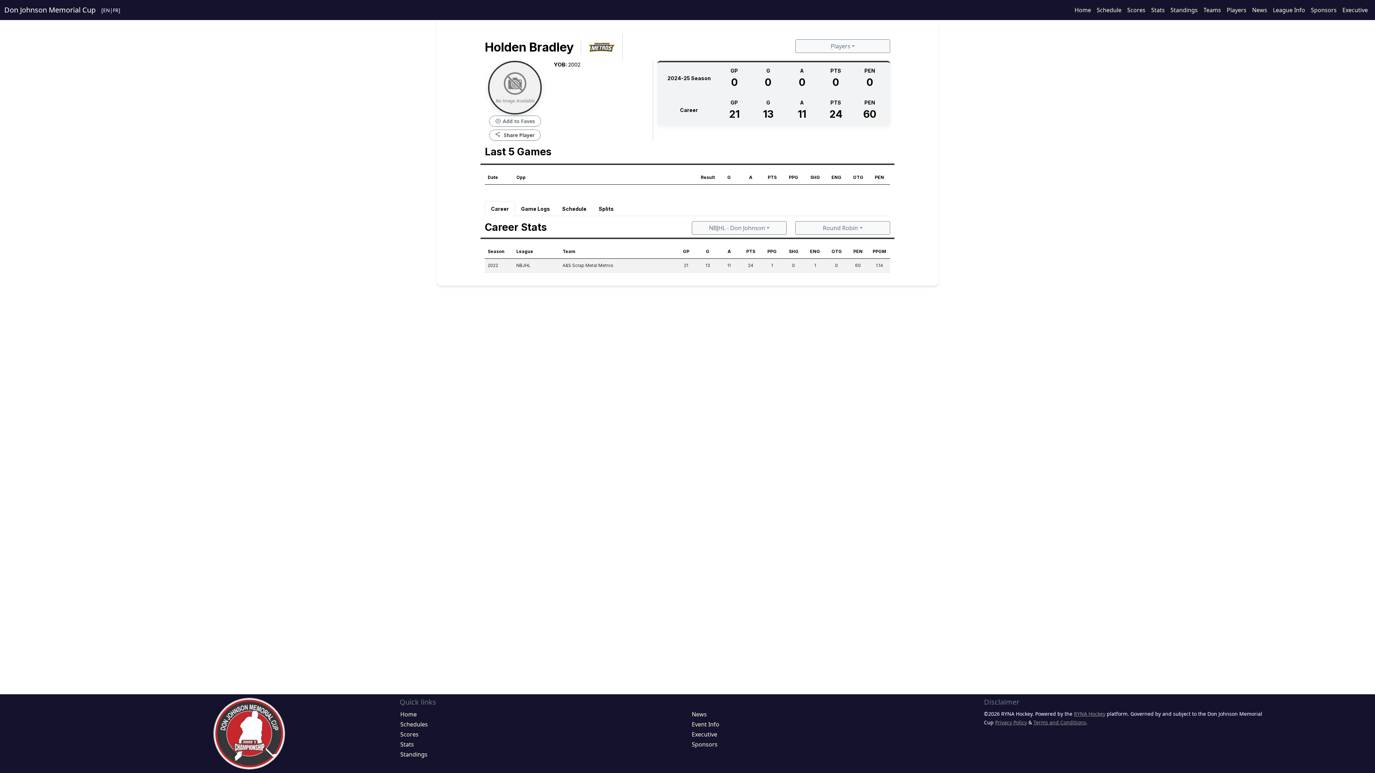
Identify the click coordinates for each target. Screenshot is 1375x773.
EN (106, 10)
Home (1083, 10)
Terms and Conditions (1059, 722)
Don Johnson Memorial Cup (50, 10)
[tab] (500, 208)
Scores (1136, 10)
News (1259, 10)
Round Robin (840, 228)
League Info (1289, 10)
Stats (1158, 10)
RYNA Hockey (1089, 713)
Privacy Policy (1011, 722)
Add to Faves (515, 121)
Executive (1355, 10)
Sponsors (1324, 10)
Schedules (414, 724)
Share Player (515, 134)
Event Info (705, 724)
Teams (1212, 10)
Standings (1184, 10)
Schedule (1109, 10)
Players (1236, 10)
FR (116, 10)
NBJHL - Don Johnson (737, 228)
